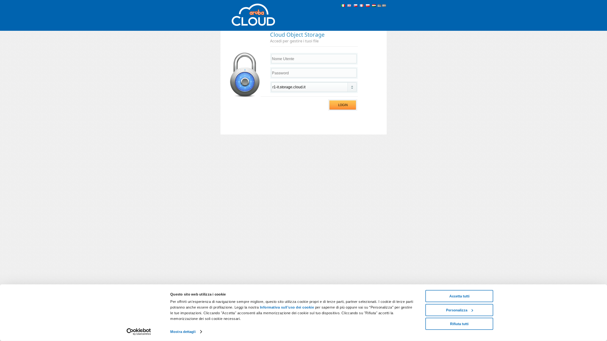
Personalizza (456, 310)
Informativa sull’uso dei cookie (286, 307)
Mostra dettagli (183, 332)
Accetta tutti (459, 296)
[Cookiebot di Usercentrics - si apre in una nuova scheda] (139, 331)
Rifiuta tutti (459, 324)
